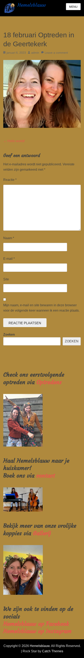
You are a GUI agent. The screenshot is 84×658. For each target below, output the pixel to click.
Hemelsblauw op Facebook (36, 623)
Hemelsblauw (32, 5)
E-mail (9, 258)
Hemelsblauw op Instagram (37, 631)
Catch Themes (52, 651)
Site (6, 279)
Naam (8, 238)
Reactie (10, 179)
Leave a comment (56, 52)
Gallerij (42, 533)
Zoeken (9, 334)
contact (45, 475)
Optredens (49, 382)
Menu (73, 6)
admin (35, 52)
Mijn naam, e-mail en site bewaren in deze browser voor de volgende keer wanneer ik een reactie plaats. (41, 307)
